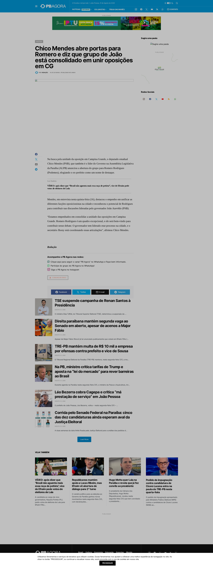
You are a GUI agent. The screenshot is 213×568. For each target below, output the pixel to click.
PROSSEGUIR (107, 563)
